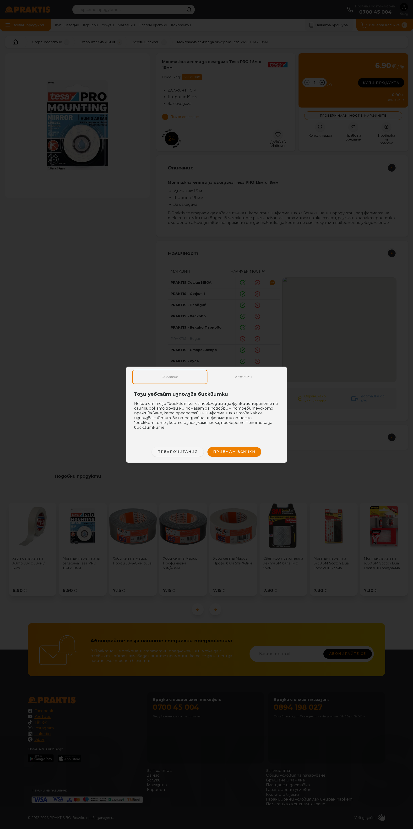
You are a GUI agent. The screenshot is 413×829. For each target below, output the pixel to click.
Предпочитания (178, 452)
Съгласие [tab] (170, 377)
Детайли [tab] (243, 377)
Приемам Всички (234, 452)
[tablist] (206, 377)
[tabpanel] (206, 413)
